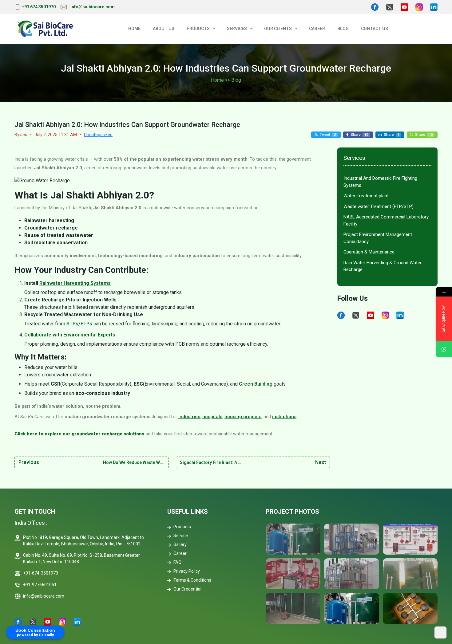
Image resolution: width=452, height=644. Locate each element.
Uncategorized (98, 134)
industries (189, 416)
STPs (72, 324)
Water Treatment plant (366, 195)
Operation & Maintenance (369, 252)
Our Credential (187, 589)
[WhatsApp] (444, 349)
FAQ (177, 562)
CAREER (317, 28)
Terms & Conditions (192, 580)
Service (180, 535)
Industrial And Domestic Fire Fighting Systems (380, 181)
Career (180, 553)
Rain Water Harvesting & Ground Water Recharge (382, 266)
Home (134, 28)
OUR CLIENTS (278, 28)
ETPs (86, 324)
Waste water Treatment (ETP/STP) (378, 206)
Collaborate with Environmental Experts (69, 335)
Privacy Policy (186, 571)
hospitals (212, 416)
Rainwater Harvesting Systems (75, 283)
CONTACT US (374, 28)
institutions (284, 416)
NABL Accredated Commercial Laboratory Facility (386, 220)
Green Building (255, 384)
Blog (236, 80)
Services (237, 28)
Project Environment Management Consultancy (377, 238)
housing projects (242, 416)
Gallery (180, 544)
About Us (163, 28)
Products (198, 28)
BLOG (343, 28)
